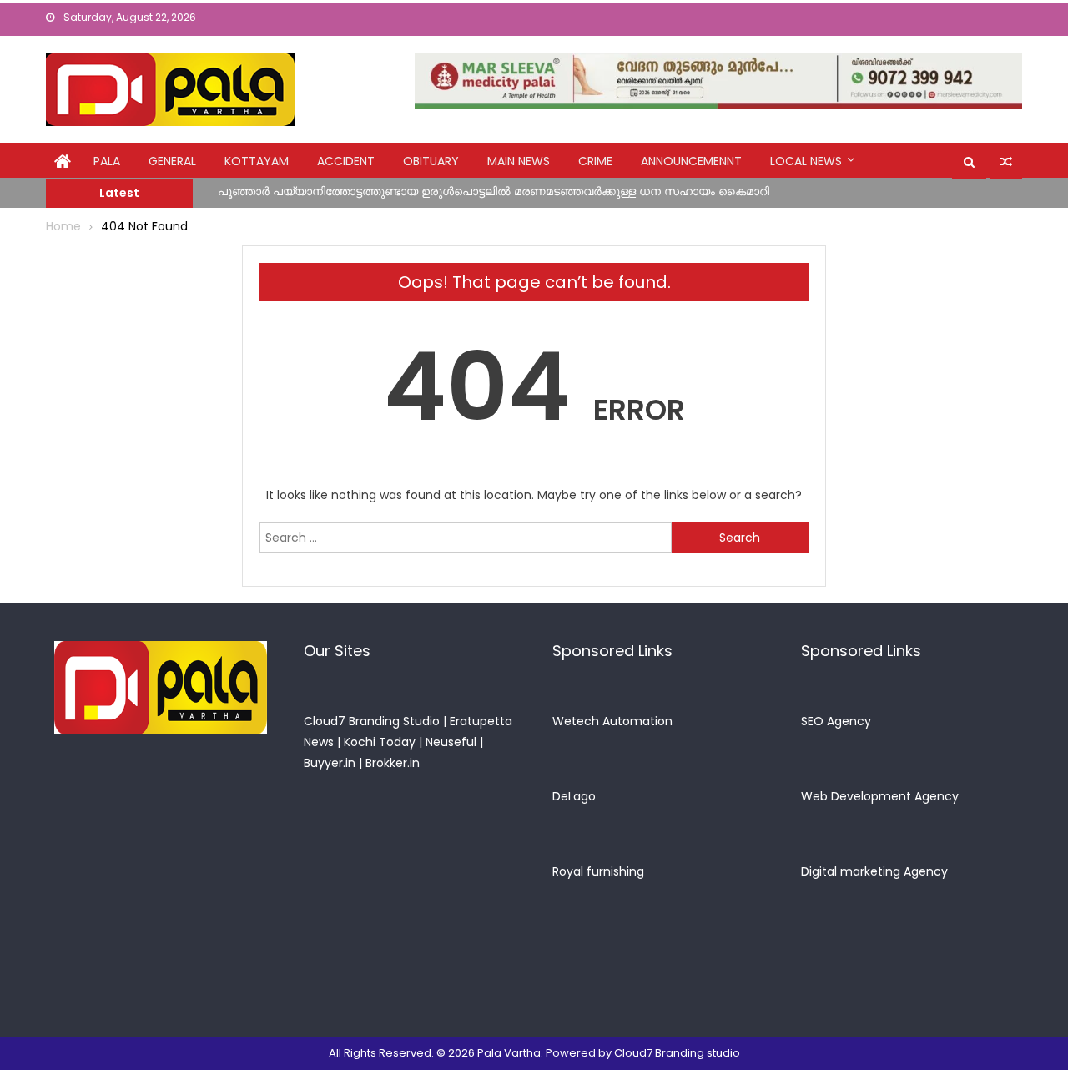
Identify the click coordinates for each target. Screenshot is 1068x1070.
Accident (346, 161)
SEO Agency (836, 721)
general (172, 161)
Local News (806, 161)
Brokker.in (392, 763)
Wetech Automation (612, 721)
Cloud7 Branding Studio (372, 721)
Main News (518, 161)
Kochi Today (380, 742)
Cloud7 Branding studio (677, 1053)
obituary (431, 161)
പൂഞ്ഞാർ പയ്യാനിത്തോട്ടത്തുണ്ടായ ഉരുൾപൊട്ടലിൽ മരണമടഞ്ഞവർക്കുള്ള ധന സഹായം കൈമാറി (493, 191)
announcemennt (691, 161)
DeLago (574, 796)
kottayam (256, 161)
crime (595, 161)
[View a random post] (1006, 162)
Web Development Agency (880, 796)
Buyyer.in (329, 763)
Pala (106, 161)
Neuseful (451, 742)
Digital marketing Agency (874, 871)
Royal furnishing (598, 871)
